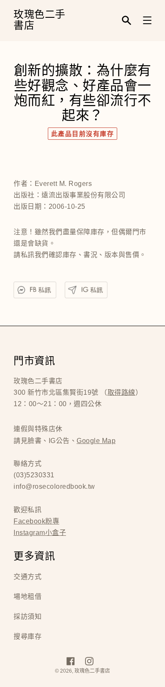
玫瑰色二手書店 (40, 20)
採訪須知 (27, 616)
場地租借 (27, 596)
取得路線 (121, 392)
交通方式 (27, 576)
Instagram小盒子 (40, 532)
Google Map (96, 440)
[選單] (147, 20)
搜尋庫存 (27, 636)
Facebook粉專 (36, 521)
